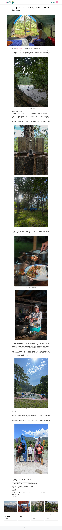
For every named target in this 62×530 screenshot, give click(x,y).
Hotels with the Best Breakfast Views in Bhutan (23, 515)
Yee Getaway (29, 527)
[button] (29, 521)
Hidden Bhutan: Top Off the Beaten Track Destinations (10, 515)
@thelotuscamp (20, 48)
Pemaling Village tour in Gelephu (51, 514)
